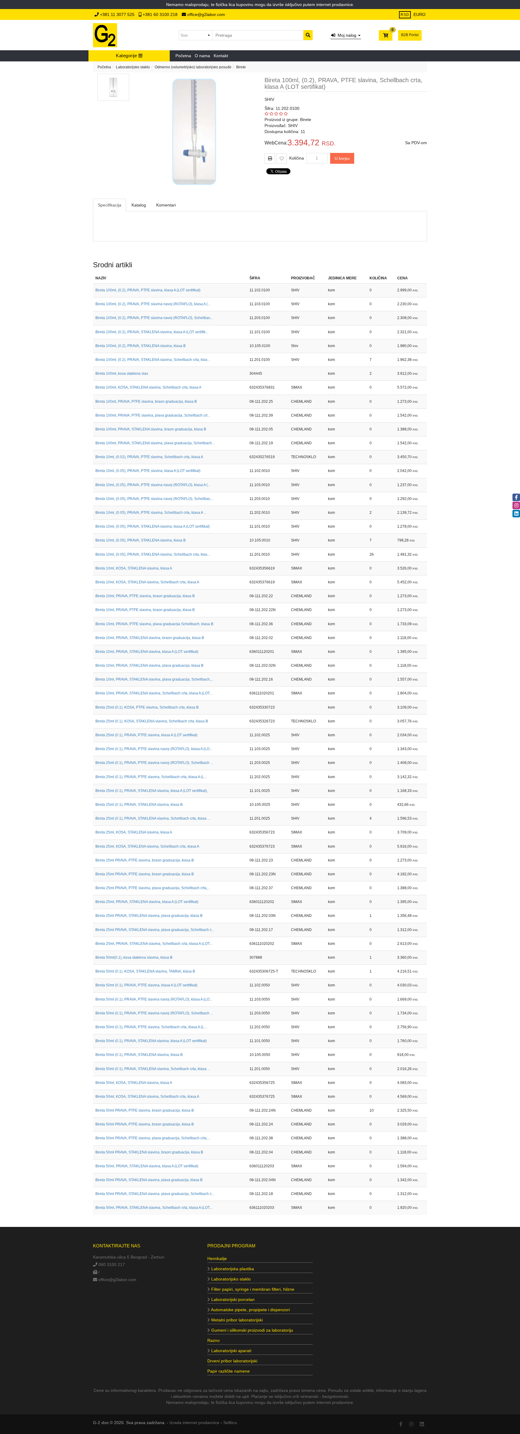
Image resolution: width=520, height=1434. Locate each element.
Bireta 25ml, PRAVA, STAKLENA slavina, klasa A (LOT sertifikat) (146, 902)
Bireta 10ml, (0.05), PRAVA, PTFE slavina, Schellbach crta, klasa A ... (150, 513)
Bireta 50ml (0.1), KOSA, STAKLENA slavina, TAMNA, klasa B (145, 971)
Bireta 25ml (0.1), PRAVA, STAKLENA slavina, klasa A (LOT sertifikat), (151, 791)
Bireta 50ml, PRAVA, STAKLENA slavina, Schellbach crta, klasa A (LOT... (153, 1208)
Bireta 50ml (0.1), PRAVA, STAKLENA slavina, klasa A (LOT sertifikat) (151, 1041)
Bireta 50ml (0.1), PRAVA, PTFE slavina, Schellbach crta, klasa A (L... (151, 1027)
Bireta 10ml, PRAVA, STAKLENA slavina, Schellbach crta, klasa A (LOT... (153, 693)
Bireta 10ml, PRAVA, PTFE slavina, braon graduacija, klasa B (145, 596)
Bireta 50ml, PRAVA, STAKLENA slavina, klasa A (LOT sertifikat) (146, 1166)
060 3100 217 (111, 1264)
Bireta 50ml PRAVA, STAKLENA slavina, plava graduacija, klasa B (149, 1180)
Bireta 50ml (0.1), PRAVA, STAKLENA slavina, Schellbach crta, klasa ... (152, 1069)
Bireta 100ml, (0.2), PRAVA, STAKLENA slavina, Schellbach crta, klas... (152, 360)
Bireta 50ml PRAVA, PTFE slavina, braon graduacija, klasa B (144, 1110)
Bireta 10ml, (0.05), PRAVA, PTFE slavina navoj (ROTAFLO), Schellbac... (154, 499)
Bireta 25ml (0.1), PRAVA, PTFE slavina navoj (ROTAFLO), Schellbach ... (154, 763)
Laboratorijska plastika (232, 1268)
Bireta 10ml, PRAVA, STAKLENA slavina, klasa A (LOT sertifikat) (146, 652)
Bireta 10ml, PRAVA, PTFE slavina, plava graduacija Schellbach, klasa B (154, 624)
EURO (419, 14)
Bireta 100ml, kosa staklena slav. (122, 373)
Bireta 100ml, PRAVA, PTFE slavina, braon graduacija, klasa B (146, 401)
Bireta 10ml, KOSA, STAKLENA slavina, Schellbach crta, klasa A (147, 582)
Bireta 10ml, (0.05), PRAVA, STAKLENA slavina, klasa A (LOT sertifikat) (152, 526)
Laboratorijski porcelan (232, 1299)
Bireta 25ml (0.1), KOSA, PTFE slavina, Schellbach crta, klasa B (147, 707)
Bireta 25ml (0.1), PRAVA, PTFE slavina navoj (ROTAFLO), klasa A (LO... (153, 749)
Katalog (139, 205)
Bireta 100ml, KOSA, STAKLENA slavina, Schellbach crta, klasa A (148, 387)
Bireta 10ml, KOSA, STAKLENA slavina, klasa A (133, 568)
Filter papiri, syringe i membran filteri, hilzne (252, 1289)
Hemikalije (217, 1258)
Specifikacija (109, 205)
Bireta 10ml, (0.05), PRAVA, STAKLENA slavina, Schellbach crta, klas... (152, 554)
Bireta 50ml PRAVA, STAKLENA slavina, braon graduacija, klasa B (149, 1152)
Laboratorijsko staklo (133, 67)
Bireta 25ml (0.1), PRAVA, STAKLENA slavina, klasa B (139, 804)
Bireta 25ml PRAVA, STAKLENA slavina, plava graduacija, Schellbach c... (154, 930)
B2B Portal (410, 35)
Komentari (166, 205)
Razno (213, 1340)
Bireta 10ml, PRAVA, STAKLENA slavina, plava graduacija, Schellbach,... (154, 679)
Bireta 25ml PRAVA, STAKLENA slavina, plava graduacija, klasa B (149, 916)
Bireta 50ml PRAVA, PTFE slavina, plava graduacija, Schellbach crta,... (152, 1138)
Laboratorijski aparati (230, 1350)
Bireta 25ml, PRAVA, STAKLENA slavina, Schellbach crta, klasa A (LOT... (153, 944)
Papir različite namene (228, 1371)
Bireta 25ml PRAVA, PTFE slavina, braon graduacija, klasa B (144, 860)
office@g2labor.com (205, 14)
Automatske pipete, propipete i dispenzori (250, 1309)
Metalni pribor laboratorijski (236, 1320)
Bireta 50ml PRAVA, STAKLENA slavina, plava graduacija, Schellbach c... (154, 1194)
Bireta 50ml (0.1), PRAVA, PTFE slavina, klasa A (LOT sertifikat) (146, 985)
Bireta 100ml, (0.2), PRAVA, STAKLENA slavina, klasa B (140, 346)
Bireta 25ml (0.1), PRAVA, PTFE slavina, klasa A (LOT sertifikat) (146, 735)
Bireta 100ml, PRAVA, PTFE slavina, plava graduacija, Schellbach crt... (152, 415)
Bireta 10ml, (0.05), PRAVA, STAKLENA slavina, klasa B (140, 540)
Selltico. (230, 1422)
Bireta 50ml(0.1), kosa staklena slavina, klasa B (133, 957)
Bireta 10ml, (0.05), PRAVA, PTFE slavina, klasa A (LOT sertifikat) (147, 471)
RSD (405, 15)
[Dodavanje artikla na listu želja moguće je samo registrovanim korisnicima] (281, 158)
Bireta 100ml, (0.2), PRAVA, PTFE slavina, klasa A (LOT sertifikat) (147, 290)
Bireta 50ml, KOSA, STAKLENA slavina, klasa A (133, 1083)
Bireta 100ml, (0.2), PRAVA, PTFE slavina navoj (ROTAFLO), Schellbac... (154, 318)
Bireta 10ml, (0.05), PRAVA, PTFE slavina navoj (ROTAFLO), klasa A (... (152, 485)
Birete (241, 67)
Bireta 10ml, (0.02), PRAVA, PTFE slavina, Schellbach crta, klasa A (149, 457)
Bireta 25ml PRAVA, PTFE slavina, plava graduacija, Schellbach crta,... (152, 888)
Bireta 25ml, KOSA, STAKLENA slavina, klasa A (133, 832)
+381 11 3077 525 (117, 14)
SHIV (269, 99)
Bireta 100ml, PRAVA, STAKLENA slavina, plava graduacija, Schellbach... (155, 443)
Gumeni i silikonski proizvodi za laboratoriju (251, 1330)
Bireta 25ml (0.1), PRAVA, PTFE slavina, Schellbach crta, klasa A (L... (151, 777)
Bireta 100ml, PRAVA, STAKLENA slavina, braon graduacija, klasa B (150, 429)
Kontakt (221, 55)
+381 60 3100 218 (160, 14)
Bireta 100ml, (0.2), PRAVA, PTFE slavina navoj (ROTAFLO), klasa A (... (152, 304)
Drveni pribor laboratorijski (232, 1360)
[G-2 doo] (105, 35)
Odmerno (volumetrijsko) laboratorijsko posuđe (193, 67)
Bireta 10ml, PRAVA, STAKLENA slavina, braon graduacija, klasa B (149, 638)
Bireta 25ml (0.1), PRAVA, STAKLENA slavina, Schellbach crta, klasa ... (152, 818)
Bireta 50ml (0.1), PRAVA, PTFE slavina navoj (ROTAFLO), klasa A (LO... (153, 999)
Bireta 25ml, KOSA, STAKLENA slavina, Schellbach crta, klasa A (147, 846)
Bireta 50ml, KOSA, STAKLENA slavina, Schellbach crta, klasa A (147, 1096)
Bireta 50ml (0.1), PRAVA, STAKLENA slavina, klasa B (139, 1055)
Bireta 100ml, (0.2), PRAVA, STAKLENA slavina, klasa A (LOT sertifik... (151, 332)
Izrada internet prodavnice (194, 1422)
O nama (202, 55)
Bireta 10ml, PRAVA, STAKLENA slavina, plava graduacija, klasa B (149, 665)
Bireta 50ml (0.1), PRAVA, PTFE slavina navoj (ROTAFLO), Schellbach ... (154, 1013)
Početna (183, 55)
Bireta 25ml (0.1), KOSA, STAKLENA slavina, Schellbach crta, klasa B (151, 721)
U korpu (342, 158)
